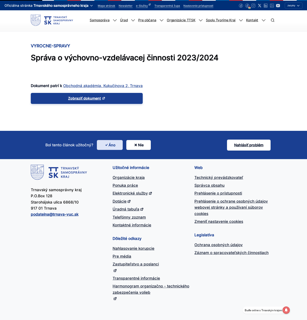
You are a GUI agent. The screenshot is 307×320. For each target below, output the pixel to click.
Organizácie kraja (129, 177)
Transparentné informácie (136, 278)
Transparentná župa (167, 5)
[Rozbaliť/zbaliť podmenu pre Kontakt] (263, 20)
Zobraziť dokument (84, 98)
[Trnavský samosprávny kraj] (52, 20)
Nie (141, 145)
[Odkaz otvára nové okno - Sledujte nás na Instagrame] (253, 5)
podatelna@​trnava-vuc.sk (54, 214)
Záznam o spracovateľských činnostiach (231, 252)
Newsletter (126, 5)
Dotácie (120, 201)
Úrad (124, 20)
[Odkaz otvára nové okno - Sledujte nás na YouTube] (278, 5)
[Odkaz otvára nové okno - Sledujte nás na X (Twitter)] (259, 5)
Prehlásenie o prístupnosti (218, 193)
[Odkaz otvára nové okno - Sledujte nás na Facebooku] (241, 5)
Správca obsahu (209, 185)
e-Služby (142, 5)
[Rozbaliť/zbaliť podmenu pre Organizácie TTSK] (201, 20)
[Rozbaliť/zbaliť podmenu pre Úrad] (133, 20)
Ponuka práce (125, 185)
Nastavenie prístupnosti (198, 5)
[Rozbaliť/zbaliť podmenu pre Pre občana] (161, 20)
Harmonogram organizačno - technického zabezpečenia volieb (151, 289)
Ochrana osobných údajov (218, 245)
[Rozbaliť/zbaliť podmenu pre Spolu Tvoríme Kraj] (241, 20)
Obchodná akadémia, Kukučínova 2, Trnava (103, 85)
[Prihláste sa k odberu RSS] (272, 5)
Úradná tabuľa (126, 209)
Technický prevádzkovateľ (218, 177)
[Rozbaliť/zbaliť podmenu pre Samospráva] (115, 20)
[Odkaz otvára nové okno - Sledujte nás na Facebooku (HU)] (247, 5)
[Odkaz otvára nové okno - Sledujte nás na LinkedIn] (265, 5)
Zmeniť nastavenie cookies (218, 221)
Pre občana (147, 20)
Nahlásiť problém (248, 145)
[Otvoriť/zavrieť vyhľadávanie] (272, 20)
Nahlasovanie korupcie (133, 248)
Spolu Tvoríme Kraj (221, 20)
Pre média (122, 256)
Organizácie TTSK (181, 20)
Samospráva (99, 20)
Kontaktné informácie (132, 225)
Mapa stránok (106, 5)
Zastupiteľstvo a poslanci (136, 264)
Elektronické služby (130, 193)
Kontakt (252, 20)
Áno (112, 145)
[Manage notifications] (286, 310)
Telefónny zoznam (129, 217)
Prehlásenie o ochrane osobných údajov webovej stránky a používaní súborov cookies (231, 207)
